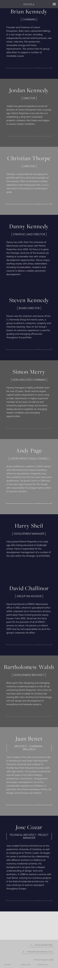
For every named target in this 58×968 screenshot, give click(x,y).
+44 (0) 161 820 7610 (43, 945)
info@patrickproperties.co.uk (39, 951)
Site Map (7, 964)
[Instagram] (5, 958)
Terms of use (25, 964)
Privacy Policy (42, 964)
